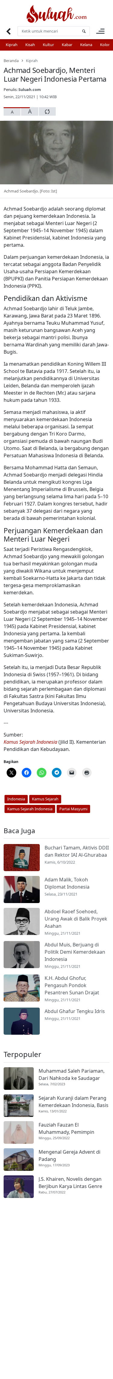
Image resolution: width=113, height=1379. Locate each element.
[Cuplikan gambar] (22, 857)
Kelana (86, 44)
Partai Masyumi (73, 808)
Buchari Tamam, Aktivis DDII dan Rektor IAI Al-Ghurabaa (77, 851)
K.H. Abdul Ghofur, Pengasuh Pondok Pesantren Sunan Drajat (72, 985)
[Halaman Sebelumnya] (8, 31)
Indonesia (16, 799)
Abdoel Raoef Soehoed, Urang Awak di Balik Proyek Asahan (76, 918)
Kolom (106, 44)
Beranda (11, 60)
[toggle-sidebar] (100, 31)
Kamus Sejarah (45, 799)
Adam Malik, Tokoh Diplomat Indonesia (67, 883)
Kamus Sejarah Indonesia (30, 742)
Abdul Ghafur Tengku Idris (75, 1011)
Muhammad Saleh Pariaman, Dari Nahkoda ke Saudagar (72, 1074)
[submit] (83, 31)
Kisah (30, 44)
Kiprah (11, 44)
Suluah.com (29, 89)
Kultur (48, 44)
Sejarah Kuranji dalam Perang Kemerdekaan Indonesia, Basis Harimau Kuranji (73, 1102)
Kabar (67, 44)
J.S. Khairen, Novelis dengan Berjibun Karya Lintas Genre (70, 1183)
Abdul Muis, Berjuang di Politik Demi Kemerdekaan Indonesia (75, 951)
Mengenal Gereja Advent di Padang (69, 1155)
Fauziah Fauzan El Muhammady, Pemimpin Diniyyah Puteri (66, 1128)
